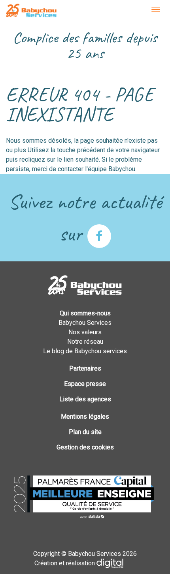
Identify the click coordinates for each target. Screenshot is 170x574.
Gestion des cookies (85, 447)
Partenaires (85, 368)
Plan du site (85, 432)
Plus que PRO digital (116, 563)
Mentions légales (85, 416)
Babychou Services (31, 11)
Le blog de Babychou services (85, 351)
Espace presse (85, 384)
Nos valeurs (85, 332)
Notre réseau (85, 341)
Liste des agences (85, 399)
